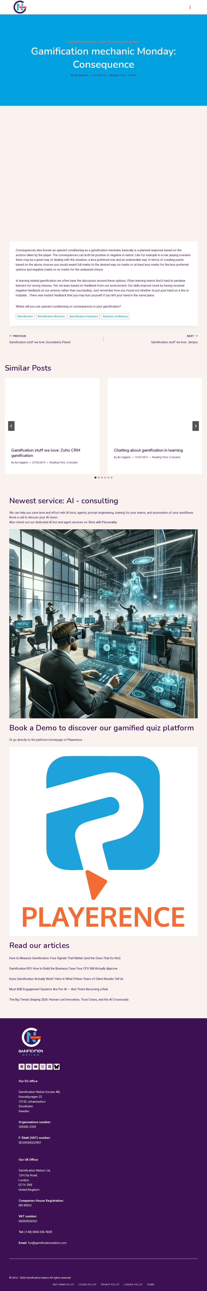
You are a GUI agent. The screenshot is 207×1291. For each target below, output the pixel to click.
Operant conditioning (115, 316)
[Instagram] (43, 1067)
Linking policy (133, 1284)
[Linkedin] (22, 1067)
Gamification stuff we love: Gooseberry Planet (40, 339)
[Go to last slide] (11, 426)
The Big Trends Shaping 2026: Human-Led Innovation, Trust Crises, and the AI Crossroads (69, 999)
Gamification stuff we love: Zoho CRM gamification (45, 453)
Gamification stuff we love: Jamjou (174, 339)
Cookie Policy (87, 1284)
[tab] (95, 478)
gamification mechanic (82, 42)
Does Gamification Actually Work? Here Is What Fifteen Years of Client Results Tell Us (66, 979)
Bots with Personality (103, 522)
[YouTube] (36, 1067)
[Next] (195, 426)
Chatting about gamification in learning (148, 450)
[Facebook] (29, 1067)
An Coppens (81, 75)
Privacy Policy (110, 1284)
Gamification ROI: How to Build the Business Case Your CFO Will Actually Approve (63, 968)
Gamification (25, 316)
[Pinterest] (49, 1067)
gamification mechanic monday (119, 42)
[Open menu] (191, 7)
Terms (150, 1284)
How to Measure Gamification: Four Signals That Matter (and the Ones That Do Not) (64, 958)
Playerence (75, 740)
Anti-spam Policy (63, 1284)
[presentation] (52, 409)
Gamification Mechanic (51, 316)
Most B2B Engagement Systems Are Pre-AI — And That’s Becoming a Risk (58, 989)
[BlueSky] (57, 1067)
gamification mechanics (83, 316)
